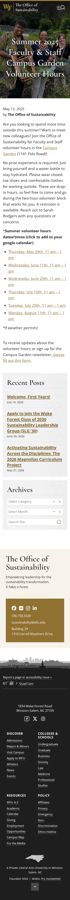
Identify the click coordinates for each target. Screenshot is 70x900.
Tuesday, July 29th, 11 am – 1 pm (37, 305)
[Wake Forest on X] (35, 719)
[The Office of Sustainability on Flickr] (21, 608)
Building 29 (20, 629)
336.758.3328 (21, 616)
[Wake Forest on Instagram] (43, 719)
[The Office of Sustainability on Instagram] (28, 608)
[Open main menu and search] (61, 7)
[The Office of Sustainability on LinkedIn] (35, 608)
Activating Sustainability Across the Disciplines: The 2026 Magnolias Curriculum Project (34, 456)
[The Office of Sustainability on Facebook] (14, 608)
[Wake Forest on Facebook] (27, 719)
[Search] (59, 522)
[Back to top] (35, 887)
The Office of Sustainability (26, 7)
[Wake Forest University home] (7, 7)
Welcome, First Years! (28, 396)
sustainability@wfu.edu (29, 622)
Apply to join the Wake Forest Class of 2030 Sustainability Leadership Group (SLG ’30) (32, 422)
